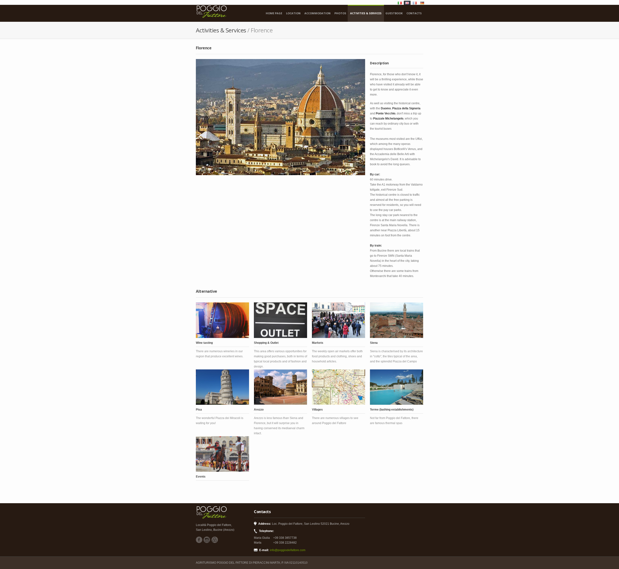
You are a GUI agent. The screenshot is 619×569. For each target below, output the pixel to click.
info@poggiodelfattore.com (287, 550)
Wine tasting (204, 342)
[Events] (222, 454)
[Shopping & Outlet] (280, 320)
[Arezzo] (280, 387)
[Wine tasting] (222, 320)
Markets (317, 342)
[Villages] (338, 387)
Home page (274, 13)
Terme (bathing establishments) (391, 409)
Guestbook (394, 13)
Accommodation (317, 13)
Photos (340, 13)
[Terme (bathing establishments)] (396, 387)
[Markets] (338, 320)
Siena (374, 342)
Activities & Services (366, 13)
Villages (317, 409)
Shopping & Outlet (266, 342)
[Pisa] (222, 387)
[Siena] (396, 320)
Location (293, 13)
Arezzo (259, 409)
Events (201, 476)
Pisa (199, 409)
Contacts (414, 13)
